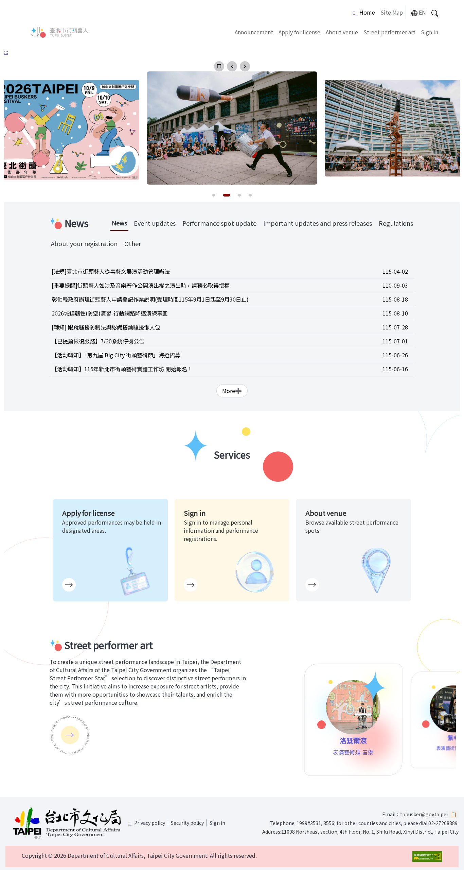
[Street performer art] (70, 735)
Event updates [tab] (155, 223)
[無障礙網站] (427, 856)
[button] (219, 66)
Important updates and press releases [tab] (317, 223)
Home (367, 12)
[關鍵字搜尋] (435, 12)
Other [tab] (132, 243)
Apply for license (299, 32)
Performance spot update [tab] (219, 223)
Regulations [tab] (396, 223)
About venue (342, 32)
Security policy (187, 822)
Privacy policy (149, 822)
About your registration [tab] (84, 243)
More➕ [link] (232, 391)
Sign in (429, 32)
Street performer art (389, 32)
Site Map (391, 12)
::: (355, 12)
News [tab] (119, 222)
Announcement (254, 32)
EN (422, 12)
